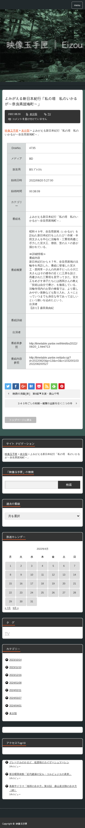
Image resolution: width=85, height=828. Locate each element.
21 (74, 583)
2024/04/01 (15, 705)
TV (49, 114)
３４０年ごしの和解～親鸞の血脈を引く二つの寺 (44, 403)
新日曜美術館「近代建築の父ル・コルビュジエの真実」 (40, 774)
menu (77, 5)
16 (21, 583)
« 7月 (8, 608)
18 (42, 583)
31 (31, 601)
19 (53, 583)
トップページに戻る (20, 420)
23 (21, 592)
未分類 (33, 114)
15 (10, 583)
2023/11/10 (15, 667)
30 (21, 601)
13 (64, 574)
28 (74, 592)
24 (31, 592)
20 (64, 583)
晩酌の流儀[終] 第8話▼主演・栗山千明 (36, 393)
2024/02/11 (15, 690)
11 (42, 574)
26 (53, 592)
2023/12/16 (15, 675)
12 (53, 574)
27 (64, 592)
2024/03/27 (15, 697)
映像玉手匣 (21, 823)
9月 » (16, 608)
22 (10, 592)
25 (42, 592)
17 (31, 583)
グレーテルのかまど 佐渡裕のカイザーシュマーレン (39, 762)
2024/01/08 (15, 682)
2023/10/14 (15, 659)
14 (74, 574)
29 (10, 601)
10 (31, 574)
